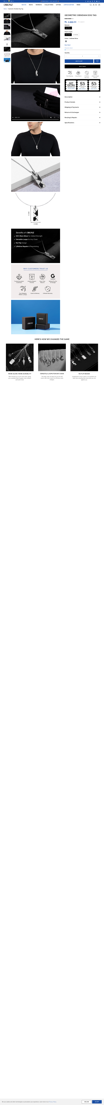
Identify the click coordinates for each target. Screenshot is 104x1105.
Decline (86, 1101)
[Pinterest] (95, 1)
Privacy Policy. (53, 1101)
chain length (68, 31)
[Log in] (93, 5)
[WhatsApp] (99, 1)
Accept (97, 1101)
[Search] (90, 5)
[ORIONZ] (8, 5)
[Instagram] (92, 1)
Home (5, 8)
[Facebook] (86, 1)
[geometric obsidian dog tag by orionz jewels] (35, 30)
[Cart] (99, 5)
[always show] (35, 246)
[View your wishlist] (96, 5)
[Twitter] (88, 1)
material (67, 25)
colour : (71, 38)
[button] (68, 18)
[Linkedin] (90, 1)
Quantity (67, 52)
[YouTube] (97, 1)
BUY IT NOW (82, 66)
